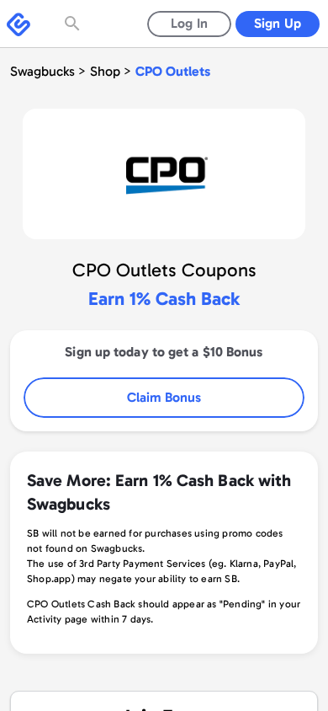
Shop (105, 71)
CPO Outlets (172, 71)
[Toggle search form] (74, 23)
